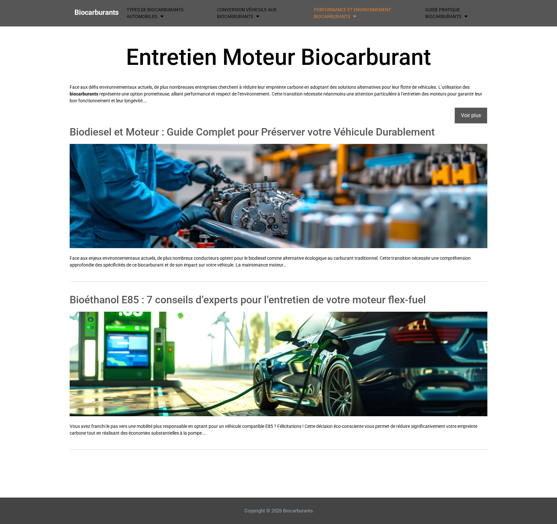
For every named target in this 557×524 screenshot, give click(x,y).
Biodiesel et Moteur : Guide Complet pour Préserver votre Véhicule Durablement (252, 132)
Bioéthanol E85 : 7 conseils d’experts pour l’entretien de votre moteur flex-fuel (248, 300)
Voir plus (471, 115)
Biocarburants (96, 12)
